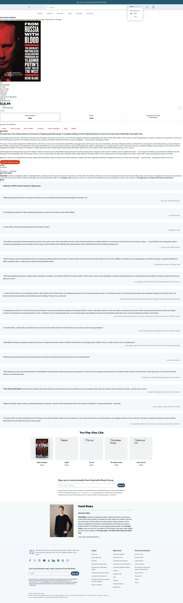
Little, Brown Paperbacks (8, 97)
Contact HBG (117, 574)
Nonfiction (3, 167)
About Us (90, 13)
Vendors (115, 580)
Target (65, 128)
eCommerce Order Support (121, 564)
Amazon (4, 128)
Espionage (12, 171)
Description (4, 131)
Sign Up (121, 485)
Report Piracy (139, 573)
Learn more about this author (88, 537)
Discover (60, 13)
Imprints (79, 13)
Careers (115, 570)
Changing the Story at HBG (100, 573)
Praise (2, 180)
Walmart (74, 128)
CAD (135, 16)
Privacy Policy (139, 557)
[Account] (147, 7)
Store (70, 13)
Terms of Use (139, 554)
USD (135, 13)
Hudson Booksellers (54, 128)
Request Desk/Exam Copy (10, 162)
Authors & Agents (118, 554)
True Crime (3, 171)
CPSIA (137, 579)
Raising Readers (118, 584)
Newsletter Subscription (99, 564)
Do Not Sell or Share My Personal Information (142, 568)
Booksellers (116, 587)
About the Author (6, 173)
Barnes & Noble (15, 128)
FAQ (114, 577)
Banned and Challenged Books (99, 568)
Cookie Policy (139, 561)
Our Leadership (96, 557)
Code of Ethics (139, 564)
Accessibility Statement (99, 576)
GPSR (136, 582)
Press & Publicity (97, 585)
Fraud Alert (138, 576)
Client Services (117, 557)
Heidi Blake (6, 85)
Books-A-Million (28, 128)
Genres (40, 13)
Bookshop (41, 128)
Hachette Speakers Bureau (121, 567)
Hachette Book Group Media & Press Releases (101, 580)
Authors (50, 13)
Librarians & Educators (120, 561)
